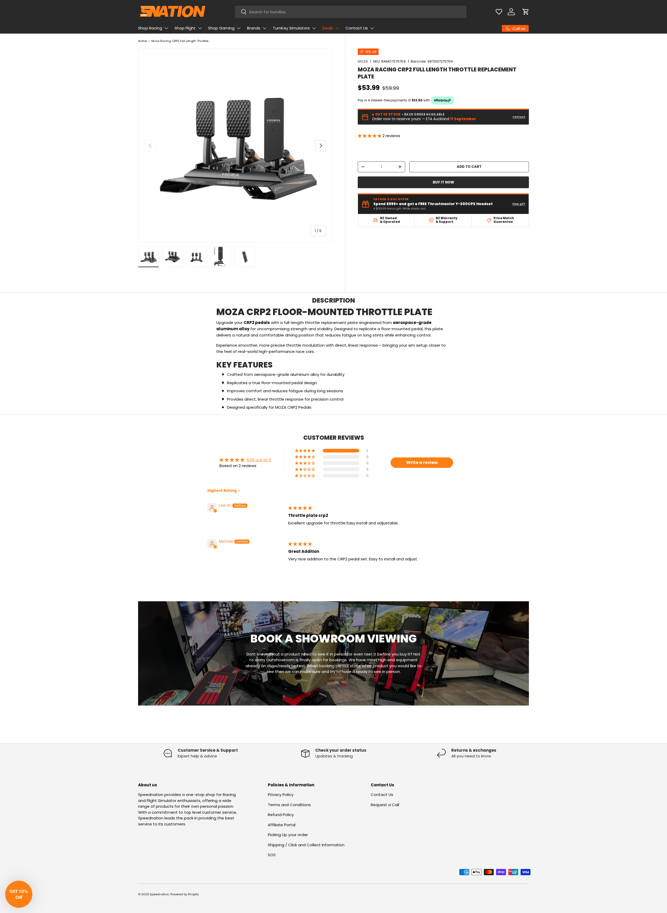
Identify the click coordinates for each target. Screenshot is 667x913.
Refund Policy (281, 814)
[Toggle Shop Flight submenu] (200, 28)
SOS (272, 854)
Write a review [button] (422, 462)
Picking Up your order (288, 834)
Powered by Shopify (184, 894)
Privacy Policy (280, 794)
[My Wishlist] (499, 11)
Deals (327, 28)
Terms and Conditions (289, 804)
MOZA (363, 61)
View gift (518, 204)
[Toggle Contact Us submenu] (372, 28)
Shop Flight (185, 28)
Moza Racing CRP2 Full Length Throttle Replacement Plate (180, 41)
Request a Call (385, 804)
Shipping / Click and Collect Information (306, 845)
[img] (300, 508)
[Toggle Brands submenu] (264, 28)
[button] (526, 11)
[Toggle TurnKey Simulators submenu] (314, 28)
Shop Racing (150, 28)
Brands (253, 28)
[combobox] (350, 12)
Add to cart (469, 166)
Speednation (159, 894)
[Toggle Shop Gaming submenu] (239, 28)
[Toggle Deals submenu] (337, 28)
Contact (518, 117)
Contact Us (356, 28)
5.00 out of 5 (258, 460)
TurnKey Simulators (291, 28)
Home (142, 41)
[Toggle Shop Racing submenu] (166, 28)
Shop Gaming (221, 28)
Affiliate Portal (281, 825)
